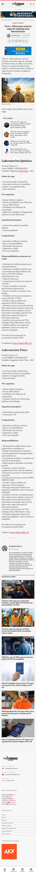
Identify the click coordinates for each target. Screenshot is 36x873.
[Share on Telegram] (23, 40)
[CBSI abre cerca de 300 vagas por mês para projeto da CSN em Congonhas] (18, 645)
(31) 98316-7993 (9, 780)
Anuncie (4, 815)
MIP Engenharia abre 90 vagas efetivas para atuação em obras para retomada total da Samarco (18, 713)
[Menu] (3, 4)
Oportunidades (8, 19)
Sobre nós (4, 820)
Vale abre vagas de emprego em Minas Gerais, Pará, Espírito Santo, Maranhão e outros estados (16, 631)
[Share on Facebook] (9, 40)
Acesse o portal (12, 804)
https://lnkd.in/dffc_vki (22, 343)
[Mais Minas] (18, 4)
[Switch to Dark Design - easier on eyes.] (33, 4)
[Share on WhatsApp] (26, 40)
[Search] (31, 4)
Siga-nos (13, 794)
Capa (3, 19)
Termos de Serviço (6, 833)
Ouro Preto (23, 171)
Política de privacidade (7, 823)
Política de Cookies (6, 825)
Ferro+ (4, 537)
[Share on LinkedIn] (16, 40)
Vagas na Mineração (13, 537)
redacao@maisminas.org (11, 768)
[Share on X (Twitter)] (12, 40)
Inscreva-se (13, 802)
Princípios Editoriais (7, 831)
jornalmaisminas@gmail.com (12, 774)
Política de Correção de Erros (9, 828)
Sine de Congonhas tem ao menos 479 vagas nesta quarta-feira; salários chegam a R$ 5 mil (18, 685)
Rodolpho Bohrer (15, 35)
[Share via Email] (19, 40)
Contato (4, 817)
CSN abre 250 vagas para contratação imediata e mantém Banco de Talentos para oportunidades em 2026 (17, 603)
